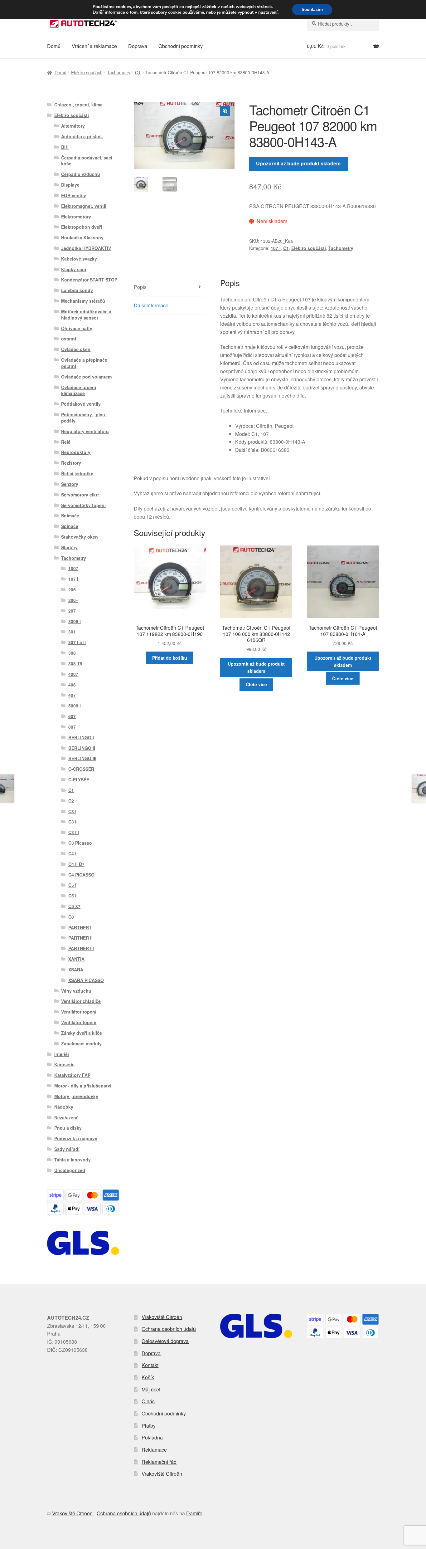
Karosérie (64, 1064)
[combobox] (343, 23)
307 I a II (77, 642)
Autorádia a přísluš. (82, 136)
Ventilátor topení (78, 1012)
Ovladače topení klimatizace (78, 390)
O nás (148, 1401)
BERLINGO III (82, 758)
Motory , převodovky (76, 1096)
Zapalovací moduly (81, 1043)
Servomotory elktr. (80, 494)
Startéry (69, 547)
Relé (65, 442)
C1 (138, 72)
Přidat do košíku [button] (169, 658)
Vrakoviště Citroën (162, 1317)
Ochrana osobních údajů (169, 1328)
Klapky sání (73, 269)
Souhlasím (312, 9)
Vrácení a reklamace (94, 46)
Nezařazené (66, 1117)
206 (72, 589)
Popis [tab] (140, 287)
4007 (73, 674)
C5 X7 (74, 906)
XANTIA (76, 959)
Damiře (194, 1513)
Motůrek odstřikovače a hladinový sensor (86, 314)
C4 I (72, 853)
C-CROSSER (81, 769)
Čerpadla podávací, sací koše (86, 160)
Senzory (69, 484)
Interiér (61, 1054)
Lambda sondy (77, 290)
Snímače (70, 515)
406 (72, 685)
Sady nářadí (67, 1149)
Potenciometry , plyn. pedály (83, 417)
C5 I (72, 885)
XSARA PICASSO (86, 980)
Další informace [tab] (151, 305)
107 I (276, 248)
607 (72, 716)
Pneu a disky (68, 1128)
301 (72, 631)
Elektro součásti (86, 72)
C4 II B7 (76, 864)
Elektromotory (76, 216)
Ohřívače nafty (76, 328)
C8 (71, 917)
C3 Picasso (80, 843)
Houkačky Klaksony (82, 237)
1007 (73, 568)
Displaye (70, 185)
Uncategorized (69, 1170)
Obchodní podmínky (180, 46)
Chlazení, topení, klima (78, 104)
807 (72, 727)
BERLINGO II (81, 748)
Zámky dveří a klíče (81, 1033)
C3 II (73, 821)
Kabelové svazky (79, 259)
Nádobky (63, 1107)
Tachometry (118, 72)
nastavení (268, 12)
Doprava (137, 46)
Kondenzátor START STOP (89, 279)
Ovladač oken (75, 349)
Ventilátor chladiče (81, 1001)
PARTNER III (81, 948)
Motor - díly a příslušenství (82, 1085)
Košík (148, 1377)
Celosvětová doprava (165, 1341)
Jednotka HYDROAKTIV (86, 248)
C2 (71, 801)
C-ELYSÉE (78, 779)
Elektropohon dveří (81, 227)
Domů (54, 46)
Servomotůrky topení (83, 505)
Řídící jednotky (77, 473)
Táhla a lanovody (72, 1159)
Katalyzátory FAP (72, 1075)
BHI (65, 147)
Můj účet (151, 1389)
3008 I (74, 621)
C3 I (72, 811)
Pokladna (152, 1437)
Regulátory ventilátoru (85, 431)
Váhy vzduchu (76, 991)
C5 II (73, 895)
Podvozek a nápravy (75, 1138)
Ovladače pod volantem (86, 377)
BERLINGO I (81, 737)
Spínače (69, 526)
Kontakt (150, 1365)
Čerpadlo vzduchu (80, 174)
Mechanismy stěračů (83, 301)
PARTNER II (80, 938)
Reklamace (154, 1449)
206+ (73, 600)
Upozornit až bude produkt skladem (298, 163)
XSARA (75, 969)
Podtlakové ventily (81, 404)
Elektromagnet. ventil (83, 206)
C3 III (73, 832)
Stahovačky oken (79, 537)
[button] (225, 111)
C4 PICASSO (81, 875)
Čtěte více (256, 684)
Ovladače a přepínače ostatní (84, 363)
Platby (149, 1425)
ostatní (68, 338)
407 (72, 695)
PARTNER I (79, 927)
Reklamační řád (159, 1461)
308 (72, 653)
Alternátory (73, 126)
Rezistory (71, 463)
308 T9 (75, 663)
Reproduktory (75, 452)
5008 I (74, 705)
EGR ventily (73, 195)
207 (72, 611)
